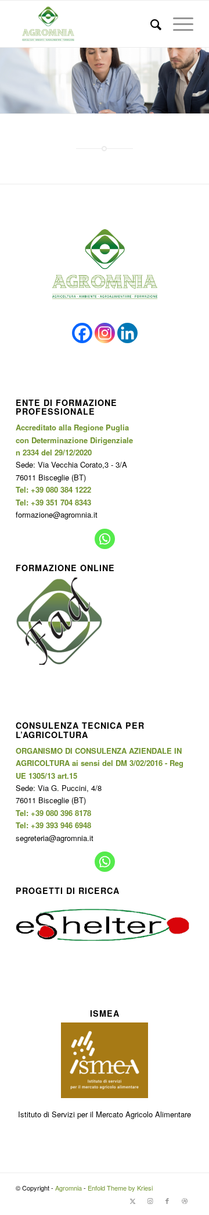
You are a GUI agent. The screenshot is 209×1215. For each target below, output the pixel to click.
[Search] (150, 24)
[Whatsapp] (105, 539)
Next (199, 81)
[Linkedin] (127, 333)
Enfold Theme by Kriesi (120, 1187)
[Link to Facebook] (167, 1200)
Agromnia (68, 1187)
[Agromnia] (87, 24)
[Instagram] (105, 333)
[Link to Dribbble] (184, 1200)
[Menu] (177, 24)
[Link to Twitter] (132, 1200)
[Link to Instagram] (149, 1200)
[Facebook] (82, 333)
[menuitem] (150, 24)
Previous (10, 81)
